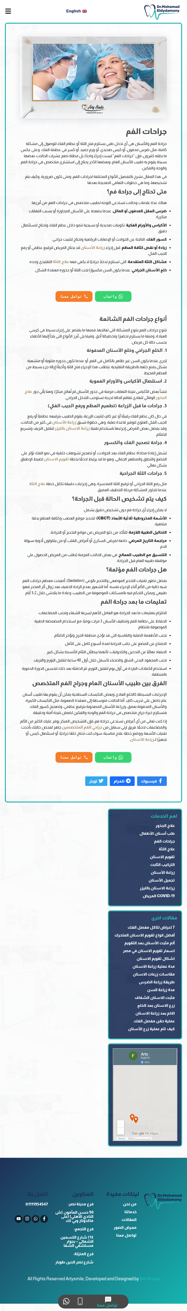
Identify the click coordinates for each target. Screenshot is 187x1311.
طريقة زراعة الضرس (157, 982)
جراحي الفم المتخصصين (82, 727)
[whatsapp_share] (35, 1219)
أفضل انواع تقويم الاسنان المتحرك (144, 935)
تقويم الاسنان (56, 459)
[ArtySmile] (161, 11)
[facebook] (44, 1219)
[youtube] (18, 1219)
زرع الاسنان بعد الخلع (156, 1005)
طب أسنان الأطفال (157, 833)
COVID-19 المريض (159, 896)
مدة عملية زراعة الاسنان (153, 966)
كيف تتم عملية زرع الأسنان (151, 1029)
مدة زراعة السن (161, 990)
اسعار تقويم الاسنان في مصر (149, 951)
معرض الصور (125, 1227)
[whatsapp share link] (66, 1301)
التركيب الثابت (162, 865)
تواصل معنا (126, 1235)
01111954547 (37, 1204)
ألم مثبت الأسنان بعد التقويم (149, 943)
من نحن (130, 1204)
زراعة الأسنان (93, 247)
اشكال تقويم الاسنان (156, 958)
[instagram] (27, 1219)
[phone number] (80, 1301)
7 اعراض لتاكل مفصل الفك (151, 927)
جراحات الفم (164, 841)
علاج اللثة (61, 262)
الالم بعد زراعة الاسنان (155, 1013)
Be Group (150, 1278)
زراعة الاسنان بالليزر (72, 428)
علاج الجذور (165, 825)
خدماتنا (130, 1212)
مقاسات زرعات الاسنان (154, 974)
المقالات (129, 1220)
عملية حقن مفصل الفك (154, 1021)
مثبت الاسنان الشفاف (155, 998)
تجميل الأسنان (162, 880)
